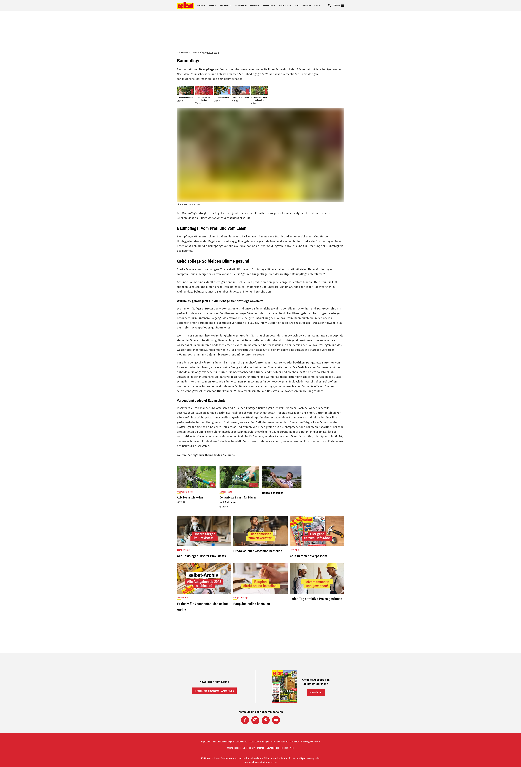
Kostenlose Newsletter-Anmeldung (214, 691)
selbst (180, 52)
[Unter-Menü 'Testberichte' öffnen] (290, 5)
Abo (316, 5)
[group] (260, 95)
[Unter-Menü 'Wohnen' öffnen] (258, 5)
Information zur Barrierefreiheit (285, 741)
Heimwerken (268, 5)
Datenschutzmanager (259, 741)
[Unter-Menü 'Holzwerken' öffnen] (246, 5)
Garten (200, 5)
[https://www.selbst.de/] (185, 5)
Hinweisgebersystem (310, 741)
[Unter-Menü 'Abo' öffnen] (319, 5)
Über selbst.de (234, 748)
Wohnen (253, 5)
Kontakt (284, 748)
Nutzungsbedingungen (223, 741)
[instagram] (255, 720)
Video (297, 5)
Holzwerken (239, 5)
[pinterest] (266, 720)
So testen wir (249, 748)
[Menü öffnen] (342, 5)
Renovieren (224, 5)
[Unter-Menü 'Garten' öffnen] (204, 5)
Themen (260, 748)
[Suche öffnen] (329, 5)
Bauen (211, 5)
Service (305, 5)
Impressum (206, 741)
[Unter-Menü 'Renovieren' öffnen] (230, 5)
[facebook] (245, 720)
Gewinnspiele (272, 748)
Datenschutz (241, 741)
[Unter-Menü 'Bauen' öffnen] (215, 5)
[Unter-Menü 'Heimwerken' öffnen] (274, 5)
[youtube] (276, 720)
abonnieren (315, 692)
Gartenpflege (199, 52)
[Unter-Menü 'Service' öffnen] (310, 5)
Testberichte (283, 5)
